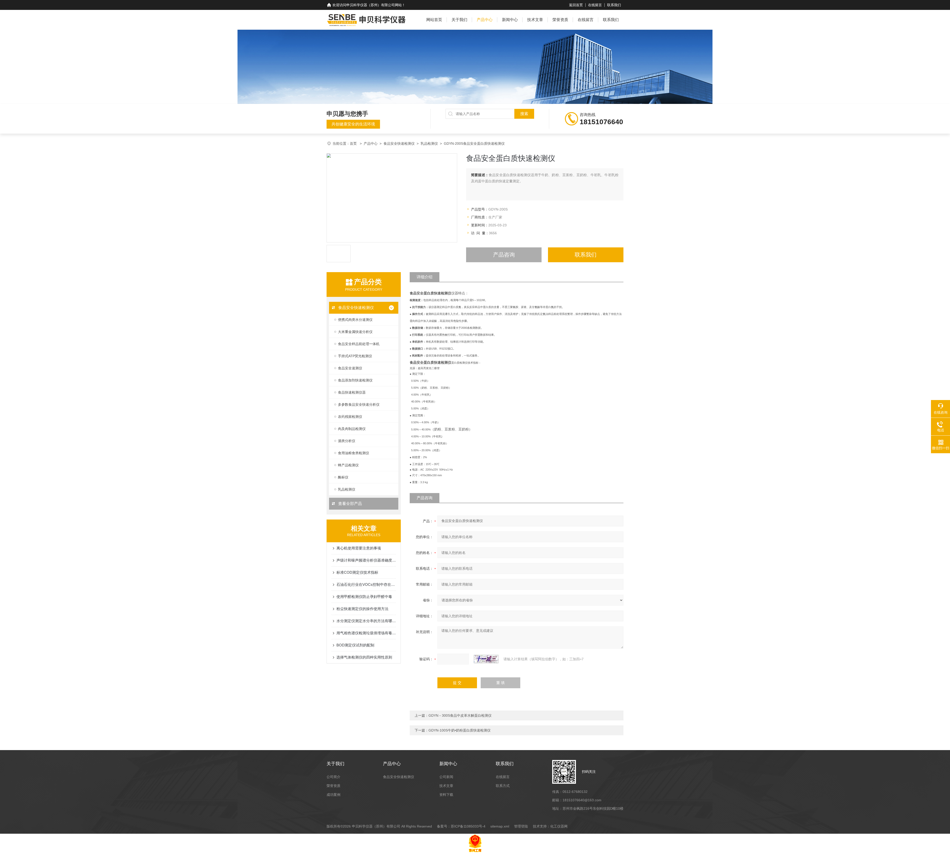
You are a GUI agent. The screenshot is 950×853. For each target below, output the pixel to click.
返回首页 (576, 5)
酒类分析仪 (346, 441)
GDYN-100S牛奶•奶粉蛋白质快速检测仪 (459, 730)
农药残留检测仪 (350, 417)
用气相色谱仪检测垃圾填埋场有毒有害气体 (366, 633)
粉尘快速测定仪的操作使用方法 (362, 609)
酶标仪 (343, 477)
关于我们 (459, 20)
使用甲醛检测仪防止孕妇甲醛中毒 (364, 596)
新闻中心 (510, 20)
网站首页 (434, 20)
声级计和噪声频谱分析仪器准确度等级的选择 (366, 560)
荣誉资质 (560, 20)
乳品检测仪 (429, 143)
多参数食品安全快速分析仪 (359, 404)
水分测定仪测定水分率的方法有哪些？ (366, 621)
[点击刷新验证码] (486, 659)
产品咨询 (504, 255)
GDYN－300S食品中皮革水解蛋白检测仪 (460, 715)
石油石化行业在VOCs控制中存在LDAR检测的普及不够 (366, 584)
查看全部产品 (349, 503)
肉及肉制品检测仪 (352, 429)
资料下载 (446, 795)
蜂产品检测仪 (348, 465)
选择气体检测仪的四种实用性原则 (364, 657)
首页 (354, 143)
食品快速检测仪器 (352, 392)
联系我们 (614, 5)
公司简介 (333, 777)
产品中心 (485, 20)
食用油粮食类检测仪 (353, 453)
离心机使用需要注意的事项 (358, 548)
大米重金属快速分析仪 (355, 332)
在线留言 (595, 5)
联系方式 (503, 786)
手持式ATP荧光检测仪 (355, 356)
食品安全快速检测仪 (399, 143)
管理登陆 (521, 826)
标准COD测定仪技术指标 (357, 572)
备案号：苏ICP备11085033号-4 (461, 826)
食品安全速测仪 (350, 368)
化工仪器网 (559, 826)
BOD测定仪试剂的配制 (355, 645)
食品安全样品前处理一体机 (359, 344)
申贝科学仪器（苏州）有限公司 (370, 5)
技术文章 (535, 20)
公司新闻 (446, 777)
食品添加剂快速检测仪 (355, 380)
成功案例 (333, 795)
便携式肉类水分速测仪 (355, 320)
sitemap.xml (499, 826)
